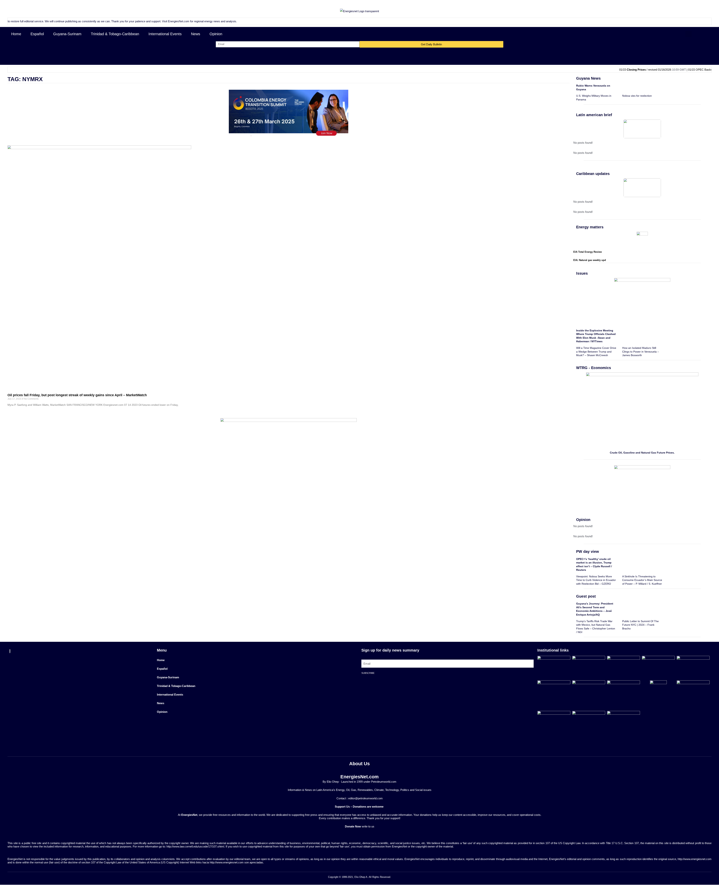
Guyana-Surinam (67, 34)
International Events (165, 34)
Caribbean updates (593, 174)
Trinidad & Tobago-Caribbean (115, 34)
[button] (688, 34)
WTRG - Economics (593, 368)
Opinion (216, 34)
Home (16, 34)
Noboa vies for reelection (637, 95)
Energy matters (589, 227)
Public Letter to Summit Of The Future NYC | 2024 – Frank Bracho (640, 625)
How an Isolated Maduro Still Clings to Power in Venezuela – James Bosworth (640, 351)
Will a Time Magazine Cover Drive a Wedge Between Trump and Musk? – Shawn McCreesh (596, 351)
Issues (582, 273)
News (195, 34)
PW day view (587, 551)
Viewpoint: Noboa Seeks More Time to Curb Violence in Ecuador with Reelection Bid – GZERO (596, 580)
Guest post (586, 596)
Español (37, 34)
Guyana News (588, 78)
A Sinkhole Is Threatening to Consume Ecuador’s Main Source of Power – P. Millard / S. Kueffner (642, 580)
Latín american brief (594, 115)
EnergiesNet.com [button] (148, 21)
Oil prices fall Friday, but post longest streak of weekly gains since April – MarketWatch (77, 395)
